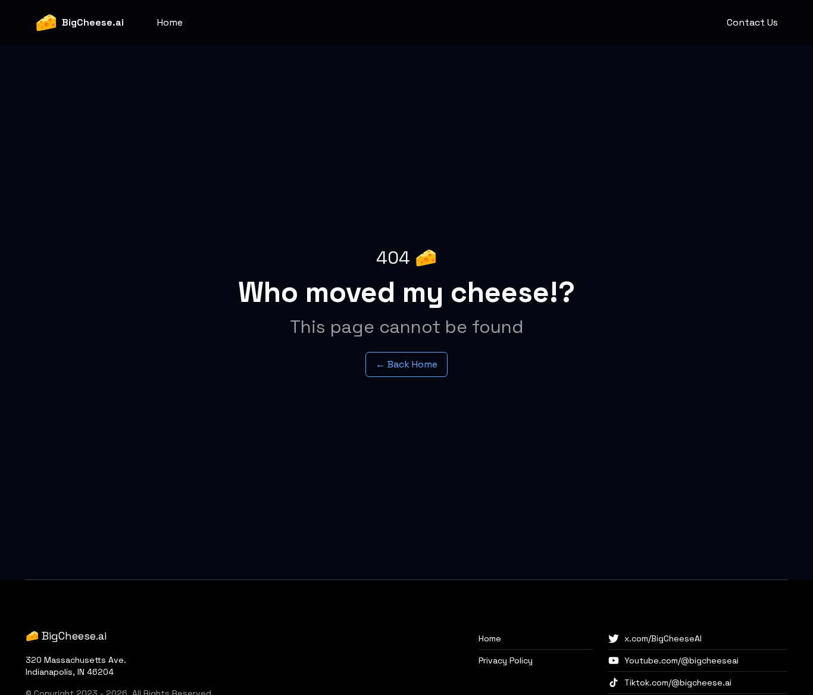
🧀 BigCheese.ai (66, 636)
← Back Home (406, 364)
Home (170, 22)
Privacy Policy (506, 660)
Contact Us (752, 22)
